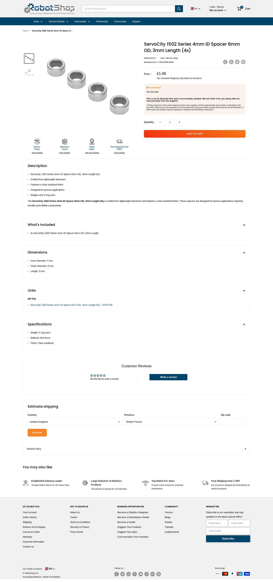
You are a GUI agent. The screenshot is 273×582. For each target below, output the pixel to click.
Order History (30, 517)
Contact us (28, 546)
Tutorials (169, 527)
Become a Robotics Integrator (132, 512)
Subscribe (228, 538)
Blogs (168, 517)
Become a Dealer (126, 522)
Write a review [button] (168, 377)
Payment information (33, 541)
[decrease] (160, 122)
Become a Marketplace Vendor (133, 517)
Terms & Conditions (80, 522)
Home (25, 31)
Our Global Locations (32, 569)
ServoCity (150, 58)
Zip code (225, 414)
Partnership (102, 21)
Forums (169, 512)
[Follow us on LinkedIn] (152, 574)
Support (136, 21)
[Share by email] (243, 62)
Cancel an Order (31, 532)
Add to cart (195, 133)
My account (216, 10)
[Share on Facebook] (225, 62)
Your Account (29, 512)
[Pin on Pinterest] (231, 62)
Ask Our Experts (92, 153)
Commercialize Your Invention (132, 536)
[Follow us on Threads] (158, 574)
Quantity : (149, 122)
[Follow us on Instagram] (128, 574)
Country (32, 414)
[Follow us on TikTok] (146, 574)
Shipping (27, 522)
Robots (168, 522)
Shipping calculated (179, 78)
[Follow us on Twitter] (122, 574)
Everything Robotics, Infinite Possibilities (41, 577)
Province (129, 414)
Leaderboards (172, 532)
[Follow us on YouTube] (140, 574)
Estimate (37, 432)
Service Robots (57, 21)
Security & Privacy (79, 527)
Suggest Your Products (129, 527)
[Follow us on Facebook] (116, 574)
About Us (75, 512)
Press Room (76, 532)
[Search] (179, 8)
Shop (36, 21)
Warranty (27, 536)
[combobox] (128, 8)
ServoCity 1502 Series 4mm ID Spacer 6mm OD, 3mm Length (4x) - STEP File (71, 305)
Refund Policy (34, 448)
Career (73, 517)
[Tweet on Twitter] (237, 62)
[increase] (179, 122)
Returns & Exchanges (34, 527)
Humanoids (80, 21)
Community (120, 21)
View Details (37, 153)
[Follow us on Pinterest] (134, 574)
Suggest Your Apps (127, 532)
